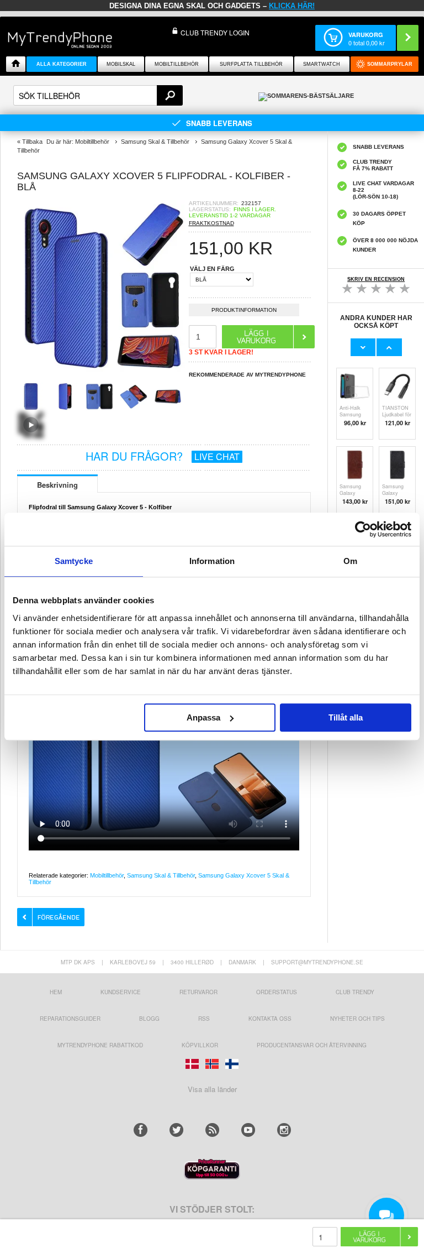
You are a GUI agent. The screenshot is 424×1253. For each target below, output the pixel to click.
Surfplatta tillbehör (251, 64)
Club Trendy (355, 992)
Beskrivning (57, 484)
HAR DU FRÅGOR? (163, 456)
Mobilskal (121, 64)
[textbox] (98, 95)
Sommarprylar (389, 64)
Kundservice (120, 992)
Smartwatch (321, 64)
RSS (204, 1018)
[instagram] (284, 1130)
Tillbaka (32, 141)
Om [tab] (350, 561)
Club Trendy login (215, 32)
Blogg (149, 1018)
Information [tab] (212, 561)
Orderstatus (276, 992)
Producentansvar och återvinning (312, 1045)
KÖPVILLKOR (200, 1045)
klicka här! (292, 6)
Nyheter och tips (357, 1018)
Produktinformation (244, 310)
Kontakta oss (270, 1018)
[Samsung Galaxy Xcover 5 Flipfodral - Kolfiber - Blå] (102, 368)
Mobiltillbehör (177, 64)
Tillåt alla (345, 717)
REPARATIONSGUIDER (70, 1018)
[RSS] (212, 1130)
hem (56, 992)
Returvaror (198, 992)
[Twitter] (176, 1130)
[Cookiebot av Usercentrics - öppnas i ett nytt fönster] (363, 529)
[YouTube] (248, 1130)
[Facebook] (140, 1130)
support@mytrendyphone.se (317, 962)
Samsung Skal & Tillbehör (161, 875)
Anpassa (203, 717)
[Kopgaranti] (212, 1176)
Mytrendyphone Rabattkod (100, 1045)
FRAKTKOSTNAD (211, 223)
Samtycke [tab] (74, 561)
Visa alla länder (212, 1089)
